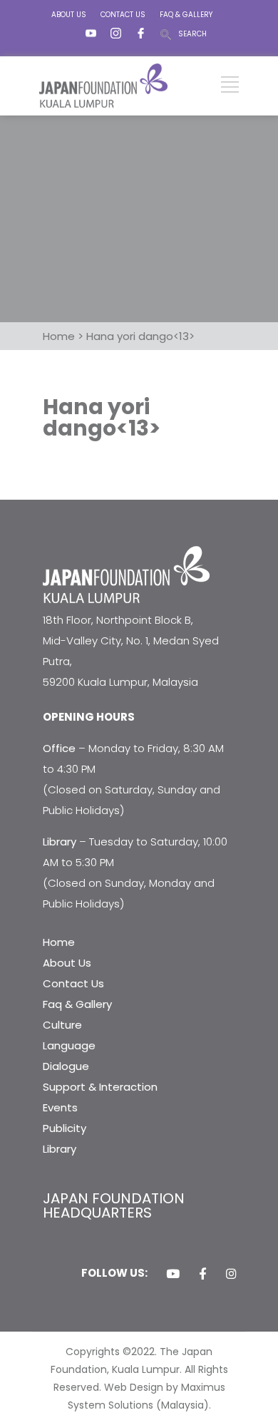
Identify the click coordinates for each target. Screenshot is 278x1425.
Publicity (64, 1128)
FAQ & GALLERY (186, 14)
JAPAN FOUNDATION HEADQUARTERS (114, 1205)
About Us (67, 962)
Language (69, 1045)
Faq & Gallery (77, 1004)
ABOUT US (68, 14)
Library (59, 1148)
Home (59, 942)
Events (60, 1107)
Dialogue (66, 1066)
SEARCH (192, 34)
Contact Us (73, 983)
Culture (62, 1024)
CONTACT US (123, 14)
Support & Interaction (100, 1086)
